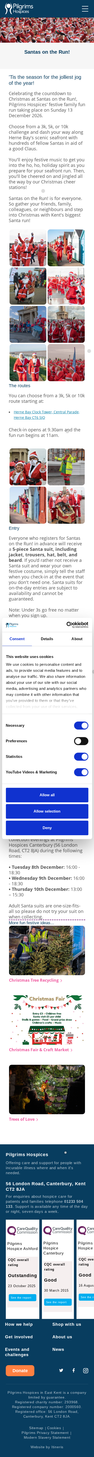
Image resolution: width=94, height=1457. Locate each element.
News (58, 1349)
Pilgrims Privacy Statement (45, 1433)
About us (62, 1337)
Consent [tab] (17, 639)
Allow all (47, 795)
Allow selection (47, 811)
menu (85, 9)
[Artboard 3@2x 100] (66, 466)
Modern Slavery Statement (47, 1437)
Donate (20, 1370)
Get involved (19, 1337)
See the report (21, 1297)
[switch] (81, 741)
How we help (19, 1324)
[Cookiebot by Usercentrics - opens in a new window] (67, 625)
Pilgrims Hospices (19, 8)
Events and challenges (17, 1352)
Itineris (57, 1447)
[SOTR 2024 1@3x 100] (28, 466)
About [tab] (76, 639)
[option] (47, 43)
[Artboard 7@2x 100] (66, 504)
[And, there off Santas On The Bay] (66, 323)
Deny (47, 828)
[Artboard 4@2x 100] (28, 362)
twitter (61, 1370)
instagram (85, 1370)
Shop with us (66, 1324)
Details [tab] (47, 639)
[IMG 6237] (66, 247)
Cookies (54, 1428)
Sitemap (36, 1428)
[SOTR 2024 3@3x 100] (66, 362)
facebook (73, 1370)
